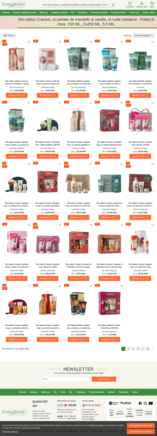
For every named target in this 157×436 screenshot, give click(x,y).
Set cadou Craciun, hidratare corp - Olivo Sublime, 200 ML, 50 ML (47, 143)
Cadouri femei (47, 87)
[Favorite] (130, 5)
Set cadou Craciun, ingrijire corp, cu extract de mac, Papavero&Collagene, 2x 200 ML (140, 265)
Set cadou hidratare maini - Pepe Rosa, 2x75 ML (109, 326)
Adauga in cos (15, 95)
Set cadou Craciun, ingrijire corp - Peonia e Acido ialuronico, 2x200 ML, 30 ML (47, 265)
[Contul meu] (142, 5)
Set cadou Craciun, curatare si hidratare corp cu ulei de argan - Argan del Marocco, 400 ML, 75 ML (109, 265)
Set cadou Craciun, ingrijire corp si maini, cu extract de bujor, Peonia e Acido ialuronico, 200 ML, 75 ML (16, 265)
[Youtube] (151, 403)
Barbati (111, 392)
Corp (63, 392)
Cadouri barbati (109, 87)
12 (148, 349)
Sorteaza (128, 35)
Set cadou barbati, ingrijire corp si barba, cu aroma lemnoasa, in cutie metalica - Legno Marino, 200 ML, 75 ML (109, 82)
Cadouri (6, 13)
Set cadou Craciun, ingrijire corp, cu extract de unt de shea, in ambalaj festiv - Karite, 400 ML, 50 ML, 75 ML (78, 204)
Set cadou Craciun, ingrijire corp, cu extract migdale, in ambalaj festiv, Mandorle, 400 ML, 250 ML (78, 143)
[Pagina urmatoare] (153, 349)
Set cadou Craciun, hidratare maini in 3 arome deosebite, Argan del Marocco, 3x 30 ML (47, 204)
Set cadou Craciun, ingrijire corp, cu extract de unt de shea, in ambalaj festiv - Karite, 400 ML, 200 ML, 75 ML (16, 204)
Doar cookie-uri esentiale (141, 431)
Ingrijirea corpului (59, 13)
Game (152, 13)
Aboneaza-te (104, 379)
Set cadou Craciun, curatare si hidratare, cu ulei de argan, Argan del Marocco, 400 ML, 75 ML (78, 265)
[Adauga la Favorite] (29, 42)
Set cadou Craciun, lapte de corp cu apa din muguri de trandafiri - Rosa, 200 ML (47, 82)
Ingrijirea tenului (28, 13)
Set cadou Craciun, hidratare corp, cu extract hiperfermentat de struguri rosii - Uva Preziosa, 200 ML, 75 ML (109, 143)
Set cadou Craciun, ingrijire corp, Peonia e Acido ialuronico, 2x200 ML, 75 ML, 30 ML (140, 143)
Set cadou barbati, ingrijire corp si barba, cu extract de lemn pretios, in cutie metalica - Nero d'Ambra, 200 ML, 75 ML (78, 326)
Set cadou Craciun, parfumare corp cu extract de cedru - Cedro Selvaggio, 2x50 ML (109, 204)
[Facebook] (140, 403)
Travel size (134, 13)
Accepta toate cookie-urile (141, 425)
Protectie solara (118, 13)
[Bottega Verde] (16, 5)
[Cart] (152, 5)
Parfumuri (82, 13)
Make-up (44, 13)
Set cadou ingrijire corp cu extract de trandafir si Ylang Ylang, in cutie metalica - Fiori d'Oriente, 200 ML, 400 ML (16, 82)
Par (72, 13)
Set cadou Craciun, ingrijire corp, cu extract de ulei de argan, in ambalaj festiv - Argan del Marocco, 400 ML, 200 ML (47, 326)
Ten (55, 392)
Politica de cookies (96, 425)
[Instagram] (145, 403)
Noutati (16, 13)
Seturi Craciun (16, 87)
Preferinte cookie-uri (10, 432)
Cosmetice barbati (99, 13)
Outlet (145, 13)
